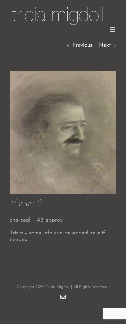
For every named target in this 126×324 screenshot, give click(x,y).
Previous (82, 45)
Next (105, 45)
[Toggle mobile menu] (113, 29)
